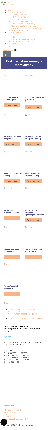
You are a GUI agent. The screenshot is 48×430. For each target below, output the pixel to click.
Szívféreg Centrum (14, 33)
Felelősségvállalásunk (19, 17)
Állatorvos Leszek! (14, 12)
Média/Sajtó (11, 44)
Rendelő (10, 10)
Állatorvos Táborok (18, 19)
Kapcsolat (11, 46)
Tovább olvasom (12, 105)
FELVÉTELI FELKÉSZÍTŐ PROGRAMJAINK (26, 28)
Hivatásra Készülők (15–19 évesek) (24, 26)
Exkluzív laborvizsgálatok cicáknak (24, 41)
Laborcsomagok (13, 35)
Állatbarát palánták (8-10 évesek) (23, 21)
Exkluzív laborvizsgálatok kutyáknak (25, 39)
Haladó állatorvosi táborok (21, 30)
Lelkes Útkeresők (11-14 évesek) (23, 24)
